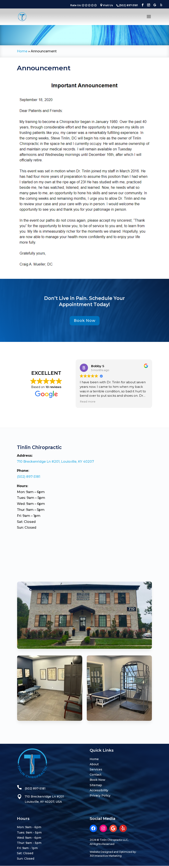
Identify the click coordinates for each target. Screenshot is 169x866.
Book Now (84, 320)
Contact (95, 774)
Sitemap (96, 785)
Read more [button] (87, 401)
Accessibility (99, 790)
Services (96, 769)
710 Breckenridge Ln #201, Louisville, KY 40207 (55, 462)
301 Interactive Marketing (106, 855)
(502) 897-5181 (28, 477)
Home (22, 51)
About (94, 764)
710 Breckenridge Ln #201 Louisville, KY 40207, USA (44, 799)
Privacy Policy (100, 795)
